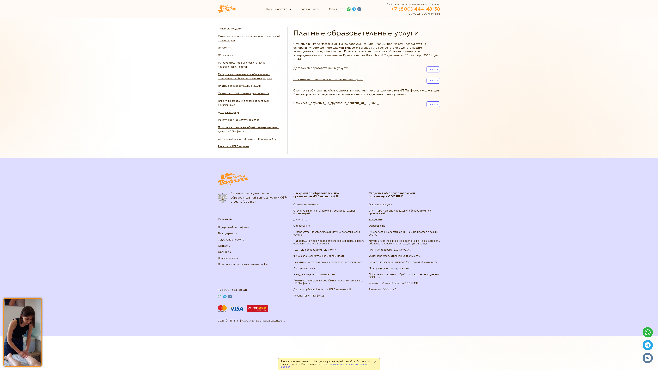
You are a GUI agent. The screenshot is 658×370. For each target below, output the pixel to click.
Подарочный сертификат (233, 227)
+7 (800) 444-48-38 (415, 9)
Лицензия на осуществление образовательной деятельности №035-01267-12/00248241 (259, 197)
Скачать (433, 69)
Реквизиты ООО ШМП (382, 289)
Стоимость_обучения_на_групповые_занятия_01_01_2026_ (336, 103)
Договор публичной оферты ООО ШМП (393, 283)
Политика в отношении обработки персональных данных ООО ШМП (404, 276)
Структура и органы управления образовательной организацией (249, 38)
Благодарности (227, 233)
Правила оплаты (228, 258)
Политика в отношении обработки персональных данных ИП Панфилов (248, 129)
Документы (225, 47)
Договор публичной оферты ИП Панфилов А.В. (247, 139)
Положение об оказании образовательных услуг (328, 79)
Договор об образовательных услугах (320, 68)
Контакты (224, 245)
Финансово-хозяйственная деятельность (243, 93)
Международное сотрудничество (238, 120)
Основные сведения (230, 28)
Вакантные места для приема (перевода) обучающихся (243, 103)
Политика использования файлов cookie (243, 264)
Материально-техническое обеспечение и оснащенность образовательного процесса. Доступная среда (404, 242)
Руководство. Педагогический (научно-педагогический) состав (242, 64)
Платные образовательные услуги (239, 85)
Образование (226, 55)
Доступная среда (228, 112)
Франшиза (224, 252)
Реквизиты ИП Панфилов (233, 146)
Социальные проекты (231, 239)
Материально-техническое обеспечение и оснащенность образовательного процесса (245, 76)
